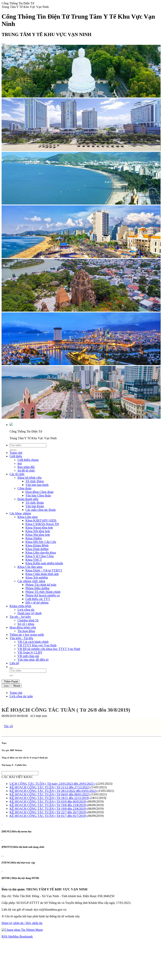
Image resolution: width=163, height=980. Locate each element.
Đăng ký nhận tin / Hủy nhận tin (22, 923)
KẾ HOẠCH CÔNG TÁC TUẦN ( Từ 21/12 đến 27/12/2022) (50, 787)
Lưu (6, 685)
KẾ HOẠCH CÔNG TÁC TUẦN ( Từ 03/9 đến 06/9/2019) (48, 801)
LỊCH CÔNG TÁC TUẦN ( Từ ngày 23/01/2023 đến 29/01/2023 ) (52, 783)
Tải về (8, 726)
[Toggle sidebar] (3, 44)
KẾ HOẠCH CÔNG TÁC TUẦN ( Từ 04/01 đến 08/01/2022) (50, 794)
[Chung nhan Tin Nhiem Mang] (22, 929)
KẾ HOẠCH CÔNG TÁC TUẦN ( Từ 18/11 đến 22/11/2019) (49, 798)
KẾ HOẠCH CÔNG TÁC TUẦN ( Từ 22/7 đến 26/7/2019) (48, 812)
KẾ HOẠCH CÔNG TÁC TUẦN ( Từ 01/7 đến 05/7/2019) (48, 815)
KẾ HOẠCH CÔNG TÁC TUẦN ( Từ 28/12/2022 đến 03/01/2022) (53, 790)
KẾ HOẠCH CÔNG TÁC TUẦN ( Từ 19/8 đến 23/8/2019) (48, 805)
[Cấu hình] (3, 855)
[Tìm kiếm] (11, 667)
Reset (16, 685)
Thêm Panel (10, 681)
